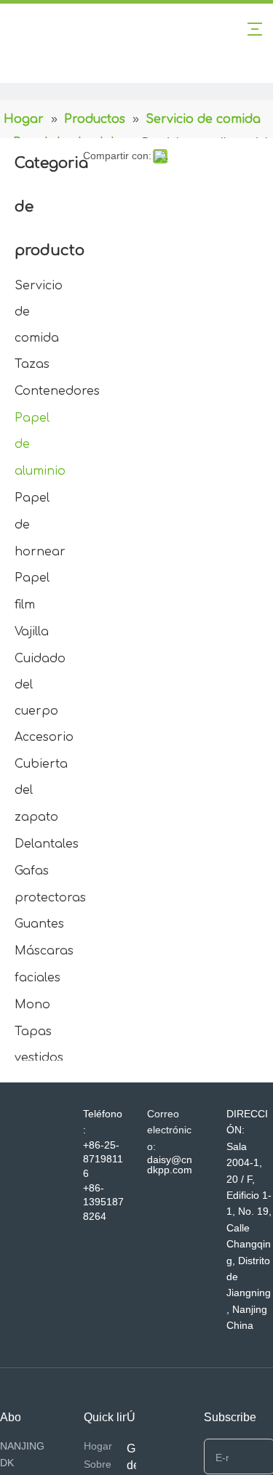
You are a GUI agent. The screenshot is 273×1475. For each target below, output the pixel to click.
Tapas (33, 1031)
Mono (32, 1004)
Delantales (47, 844)
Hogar (98, 1446)
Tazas (32, 364)
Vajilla (32, 631)
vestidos (39, 1057)
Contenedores (57, 391)
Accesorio (44, 737)
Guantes (39, 924)
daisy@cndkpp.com (169, 1164)
